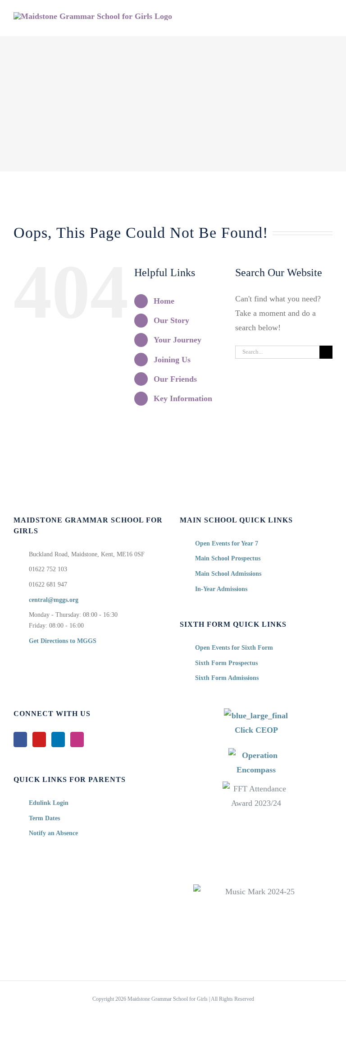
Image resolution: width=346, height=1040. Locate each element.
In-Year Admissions (221, 589)
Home (164, 300)
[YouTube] (39, 739)
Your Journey (177, 339)
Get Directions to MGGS (62, 641)
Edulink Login (48, 803)
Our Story (171, 320)
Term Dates (44, 818)
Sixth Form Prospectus (226, 663)
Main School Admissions (228, 573)
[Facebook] (20, 739)
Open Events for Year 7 (226, 543)
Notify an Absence (53, 833)
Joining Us (172, 359)
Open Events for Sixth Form (234, 647)
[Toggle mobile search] (312, 22)
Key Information (183, 398)
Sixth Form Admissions (227, 678)
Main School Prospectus (227, 558)
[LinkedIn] (58, 739)
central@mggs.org (53, 599)
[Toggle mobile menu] (328, 22)
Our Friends (175, 379)
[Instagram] (77, 739)
